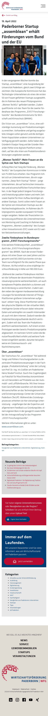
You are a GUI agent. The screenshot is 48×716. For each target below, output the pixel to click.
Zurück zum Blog (11, 15)
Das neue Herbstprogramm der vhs (18, 468)
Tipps (11, 605)
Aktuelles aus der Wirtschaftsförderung (23, 578)
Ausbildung (13, 580)
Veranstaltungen (15, 608)
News (24, 640)
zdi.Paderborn (14, 610)
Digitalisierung (35, 448)
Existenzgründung (16, 588)
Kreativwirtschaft (15, 593)
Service (24, 644)
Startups (13, 603)
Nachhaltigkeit (15, 598)
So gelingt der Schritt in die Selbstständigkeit (22, 465)
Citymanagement (15, 583)
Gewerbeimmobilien (24, 648)
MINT (11, 595)
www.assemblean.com (12, 426)
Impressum (15, 689)
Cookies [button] (33, 689)
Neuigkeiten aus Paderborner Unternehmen (16, 448)
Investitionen (14, 590)
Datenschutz (25, 689)
